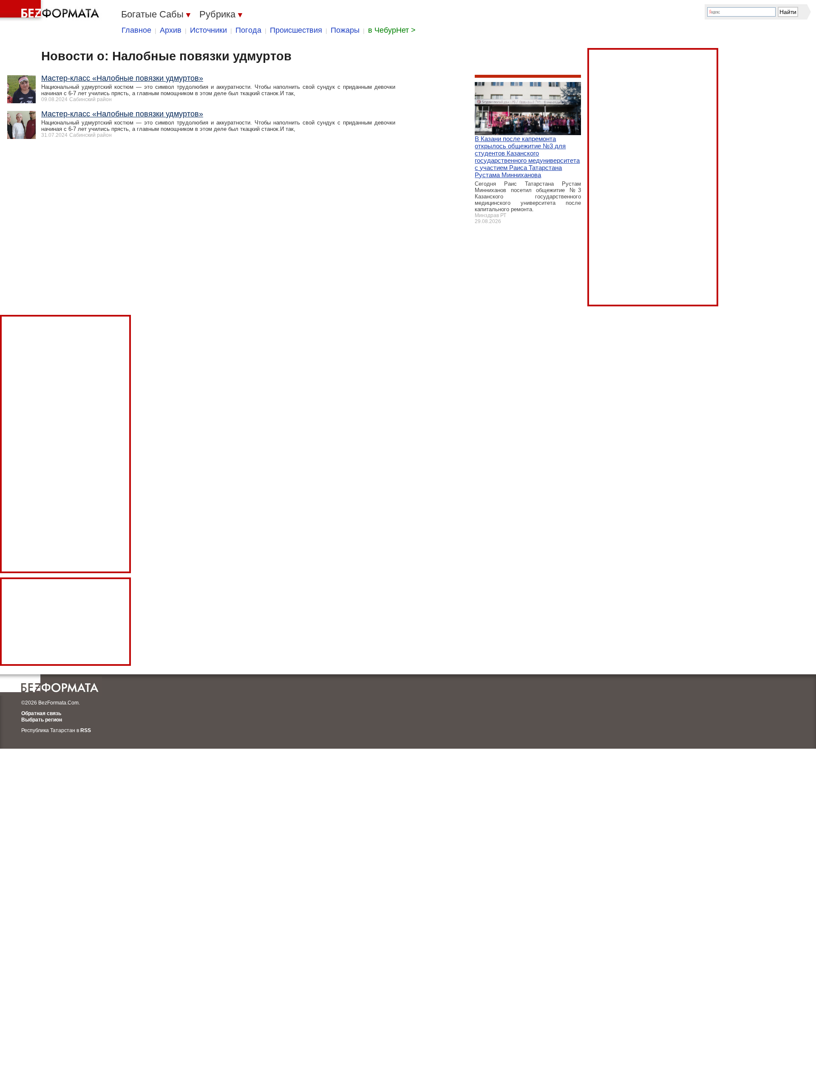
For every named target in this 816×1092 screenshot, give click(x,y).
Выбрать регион (41, 720)
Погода (248, 30)
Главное (136, 30)
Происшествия (296, 30)
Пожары (345, 30)
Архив (170, 30)
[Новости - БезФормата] (51, 10)
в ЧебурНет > (392, 30)
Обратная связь (41, 713)
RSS (85, 730)
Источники (208, 30)
